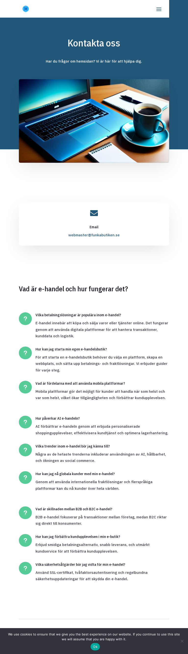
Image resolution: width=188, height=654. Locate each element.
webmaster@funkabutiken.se (94, 235)
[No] (181, 641)
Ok (95, 647)
